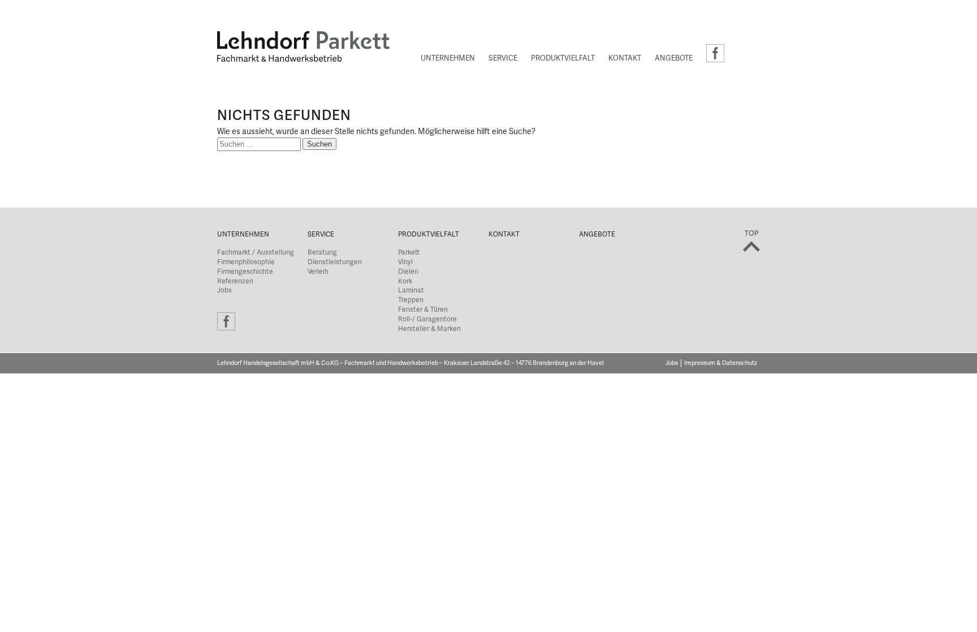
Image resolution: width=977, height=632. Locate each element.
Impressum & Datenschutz (720, 363)
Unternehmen (448, 58)
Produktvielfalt (563, 58)
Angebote (674, 58)
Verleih (318, 272)
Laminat (411, 290)
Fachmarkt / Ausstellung (255, 252)
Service (502, 58)
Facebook (715, 53)
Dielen (408, 272)
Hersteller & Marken (429, 329)
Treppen (410, 300)
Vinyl (405, 262)
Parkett (409, 252)
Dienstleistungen (335, 262)
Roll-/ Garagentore (427, 319)
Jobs (224, 290)
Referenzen (235, 281)
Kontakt (624, 58)
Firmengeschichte (245, 272)
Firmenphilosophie (246, 262)
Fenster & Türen (423, 310)
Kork (405, 281)
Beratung (322, 252)
